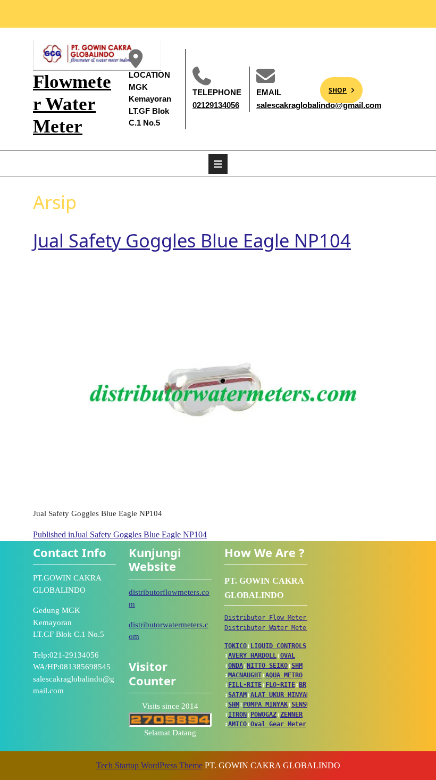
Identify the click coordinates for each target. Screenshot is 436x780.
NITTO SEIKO (267, 665)
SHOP (333, 86)
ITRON (237, 714)
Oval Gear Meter (278, 724)
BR (302, 684)
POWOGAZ (263, 714)
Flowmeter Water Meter (72, 104)
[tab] (218, 164)
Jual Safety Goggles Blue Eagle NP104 (192, 240)
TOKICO (235, 646)
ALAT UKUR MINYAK (280, 695)
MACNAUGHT (245, 675)
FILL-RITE (245, 684)
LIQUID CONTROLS (278, 646)
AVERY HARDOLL (252, 655)
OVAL (287, 655)
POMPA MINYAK (265, 704)
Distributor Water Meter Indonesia (285, 628)
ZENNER (291, 714)
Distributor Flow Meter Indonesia (283, 617)
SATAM (237, 695)
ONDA (235, 665)
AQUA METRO (284, 675)
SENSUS (302, 704)
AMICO (237, 724)
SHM (297, 665)
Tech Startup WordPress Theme (149, 765)
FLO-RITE (280, 684)
